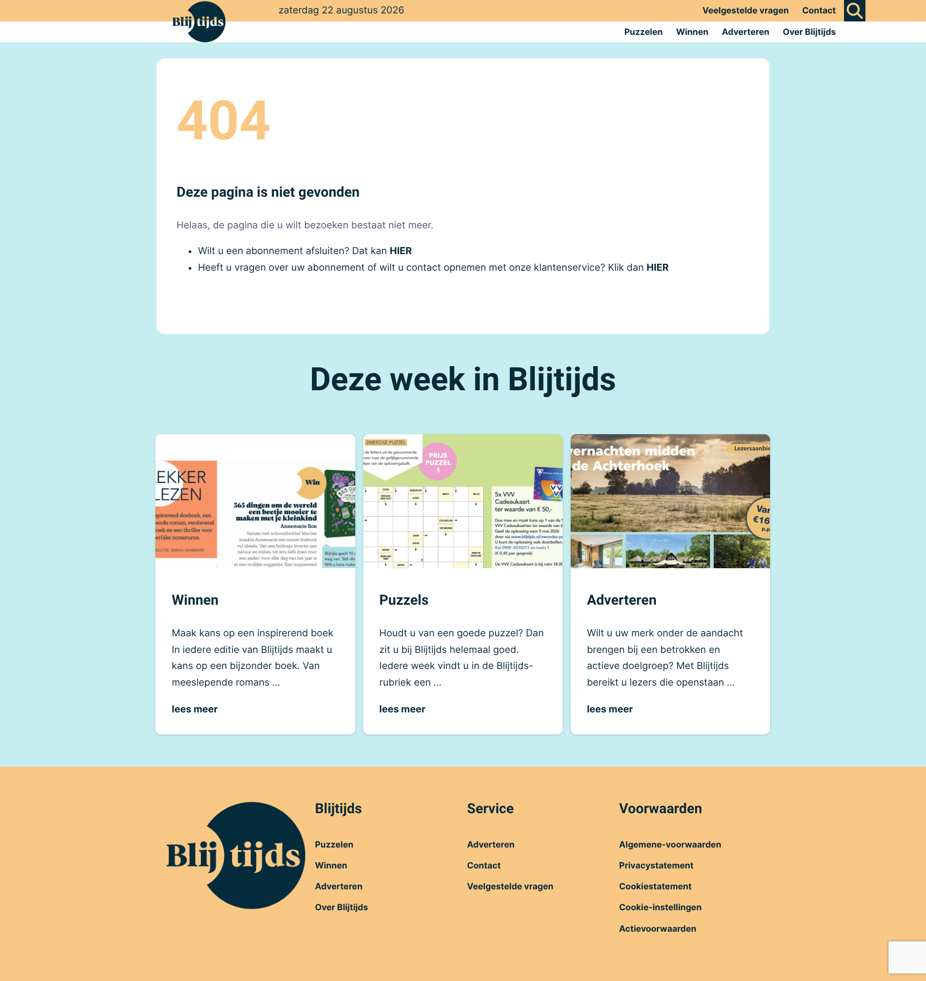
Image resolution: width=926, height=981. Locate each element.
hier (401, 251)
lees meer (194, 709)
